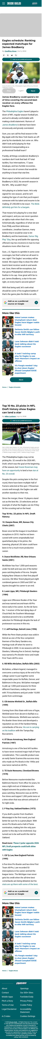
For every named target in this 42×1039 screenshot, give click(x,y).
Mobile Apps (7, 997)
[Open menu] (3, 3)
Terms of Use (8, 1005)
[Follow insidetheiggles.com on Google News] (36, 302)
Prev (9, 91)
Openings (24, 988)
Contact (5, 992)
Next (33, 91)
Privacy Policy (26, 1001)
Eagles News (13, 970)
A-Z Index (6, 1016)
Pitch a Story (7, 1001)
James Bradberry (10, 125)
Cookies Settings (27, 1016)
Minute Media (13, 1022)
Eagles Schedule (14, 387)
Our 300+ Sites (26, 992)
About (4, 988)
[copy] (15, 55)
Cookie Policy (26, 1005)
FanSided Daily (26, 997)
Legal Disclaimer (9, 1009)
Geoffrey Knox (10, 51)
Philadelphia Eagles (14, 111)
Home (4, 387)
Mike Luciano (10, 416)
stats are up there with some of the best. (20, 884)
